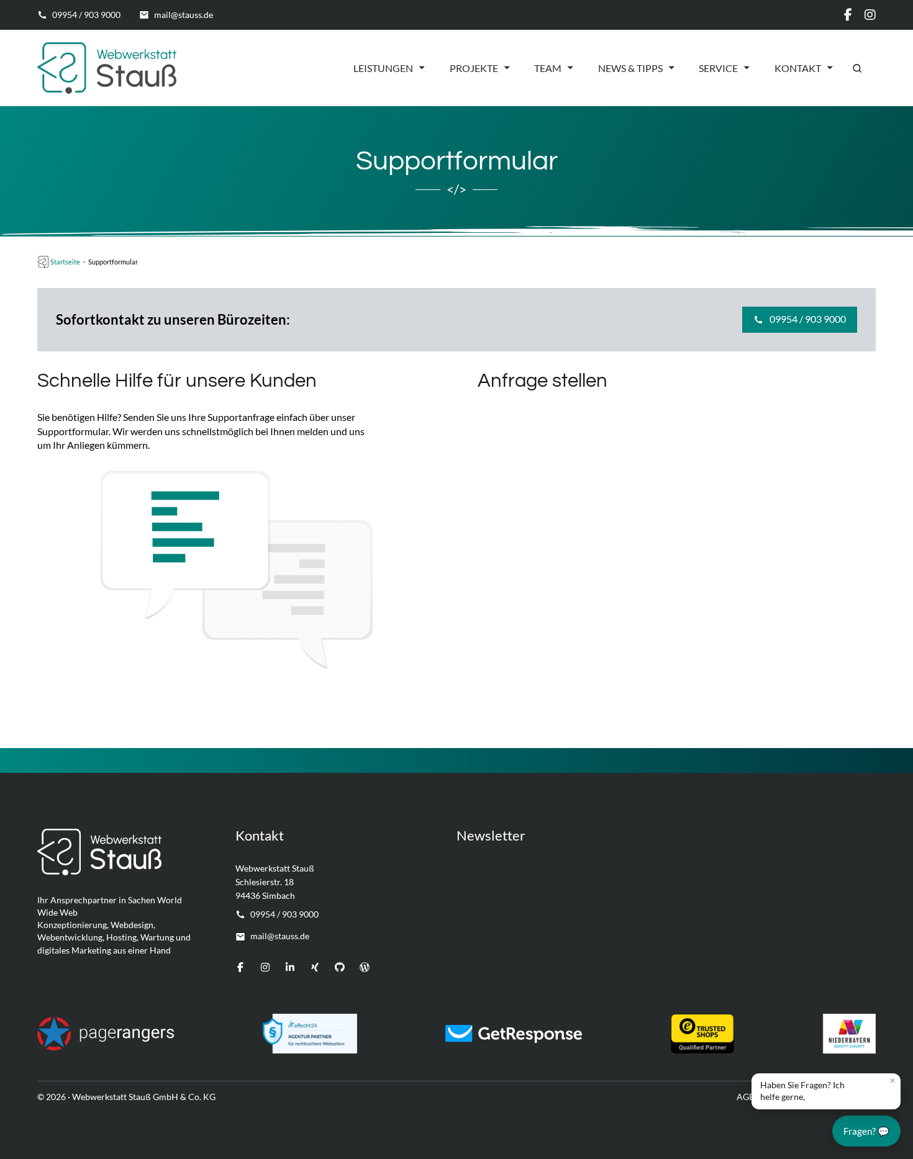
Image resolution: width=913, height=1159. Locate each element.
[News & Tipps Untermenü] (671, 67)
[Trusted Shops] (702, 1033)
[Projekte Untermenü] (507, 67)
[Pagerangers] (105, 1033)
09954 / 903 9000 (808, 319)
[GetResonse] (513, 1033)
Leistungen (383, 68)
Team (547, 68)
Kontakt (797, 68)
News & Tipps (630, 68)
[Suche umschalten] (857, 68)
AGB (746, 1096)
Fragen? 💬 (866, 1131)
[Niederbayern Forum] (849, 1033)
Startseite (65, 262)
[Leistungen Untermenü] (421, 67)
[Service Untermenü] (746, 67)
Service (718, 68)
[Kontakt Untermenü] (829, 67)
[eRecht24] (310, 1033)
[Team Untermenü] (570, 67)
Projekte (474, 68)
